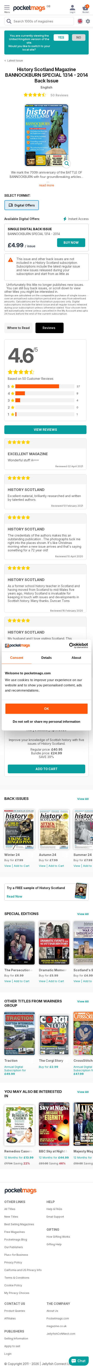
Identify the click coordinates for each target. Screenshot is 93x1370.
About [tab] (76, 657)
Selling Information (16, 1338)
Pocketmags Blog (15, 1239)
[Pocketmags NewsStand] (28, 8)
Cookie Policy (13, 1285)
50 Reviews (59, 95)
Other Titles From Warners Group (33, 1001)
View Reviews (45, 429)
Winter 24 (12, 855)
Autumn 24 (47, 855)
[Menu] (7, 8)
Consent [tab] (16, 657)
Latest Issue (15, 60)
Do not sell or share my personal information (46, 721)
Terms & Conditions (16, 1277)
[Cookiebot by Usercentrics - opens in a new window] (69, 645)
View (7, 865)
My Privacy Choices (16, 1293)
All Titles (9, 1209)
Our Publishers (13, 1247)
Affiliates (10, 1318)
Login (7, 1353)
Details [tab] (46, 657)
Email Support (55, 1216)
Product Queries (14, 1310)
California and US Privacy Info (23, 1270)
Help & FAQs (54, 1209)
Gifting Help (54, 1244)
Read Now (14, 896)
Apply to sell (12, 1346)
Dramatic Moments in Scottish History (53, 970)
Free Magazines (14, 1232)
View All (83, 799)
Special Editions (21, 914)
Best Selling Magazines (19, 1224)
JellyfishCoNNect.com (60, 1333)
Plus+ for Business (16, 1254)
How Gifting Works (58, 1236)
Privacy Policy (13, 1262)
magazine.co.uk (56, 1326)
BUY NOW (71, 242)
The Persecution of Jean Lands (18, 970)
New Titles (11, 1216)
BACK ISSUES (16, 798)
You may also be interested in (33, 1091)
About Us (52, 1310)
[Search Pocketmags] (9, 22)
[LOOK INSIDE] (46, 165)
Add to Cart (46, 769)
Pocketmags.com (57, 1318)
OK (46, 709)
